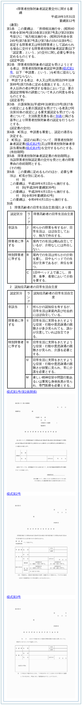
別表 (59, 116)
